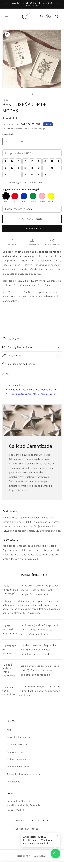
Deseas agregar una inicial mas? (25, 182)
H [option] (52, 161)
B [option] (12, 161)
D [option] (25, 161)
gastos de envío (12, 129)
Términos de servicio (17, 744)
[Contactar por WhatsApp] (55, 853)
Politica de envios (16, 751)
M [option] (25, 168)
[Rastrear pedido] (49, 16)
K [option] (12, 168)
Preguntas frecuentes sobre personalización (33, 389)
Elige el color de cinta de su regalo (21, 189)
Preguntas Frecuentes (18, 736)
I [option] (58, 161)
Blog (9, 729)
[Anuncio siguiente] (58, 4)
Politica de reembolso (18, 759)
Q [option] (52, 168)
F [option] (38, 161)
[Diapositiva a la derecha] (39, 94)
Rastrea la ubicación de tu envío (24, 774)
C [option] (18, 161)
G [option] (45, 161)
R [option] (58, 168)
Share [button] (9, 374)
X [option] (38, 174)
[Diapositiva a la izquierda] (24, 94)
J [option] (5, 168)
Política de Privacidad (18, 766)
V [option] (25, 174)
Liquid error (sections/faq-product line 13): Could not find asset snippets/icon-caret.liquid (30, 590)
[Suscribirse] (48, 829)
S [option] (5, 174)
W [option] (32, 174)
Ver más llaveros (18, 385)
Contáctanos (13, 781)
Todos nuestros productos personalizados (32, 393)
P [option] (45, 168)
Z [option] (52, 174)
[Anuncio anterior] (6, 4)
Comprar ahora (32, 228)
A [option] (5, 161)
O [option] (39, 168)
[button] (6, 16)
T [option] (12, 174)
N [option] (32, 168)
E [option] (32, 161)
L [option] (18, 168)
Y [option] (45, 174)
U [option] (18, 174)
